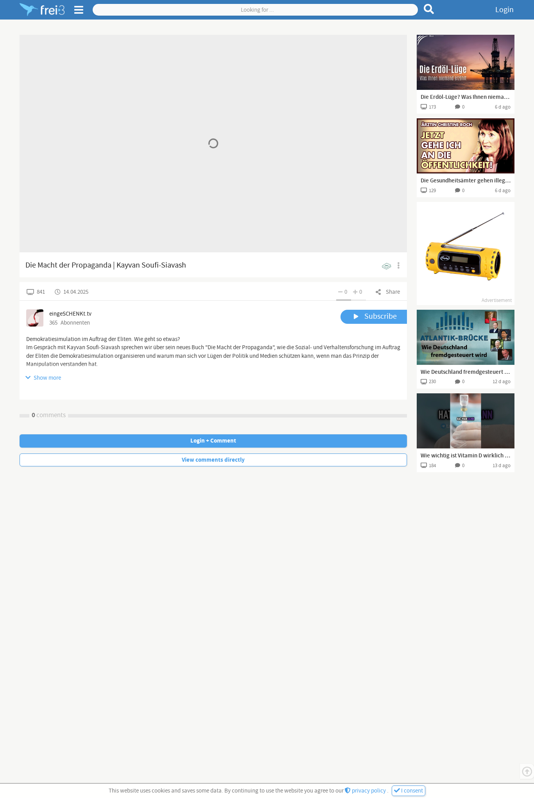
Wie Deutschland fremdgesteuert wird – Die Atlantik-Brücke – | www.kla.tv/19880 (466, 372)
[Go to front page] (42, 10)
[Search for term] (429, 9)
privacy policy (369, 790)
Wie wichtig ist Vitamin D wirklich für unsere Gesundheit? (466, 456)
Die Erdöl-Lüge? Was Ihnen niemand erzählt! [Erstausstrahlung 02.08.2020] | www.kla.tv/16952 (466, 97)
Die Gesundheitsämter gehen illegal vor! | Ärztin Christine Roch (466, 181)
